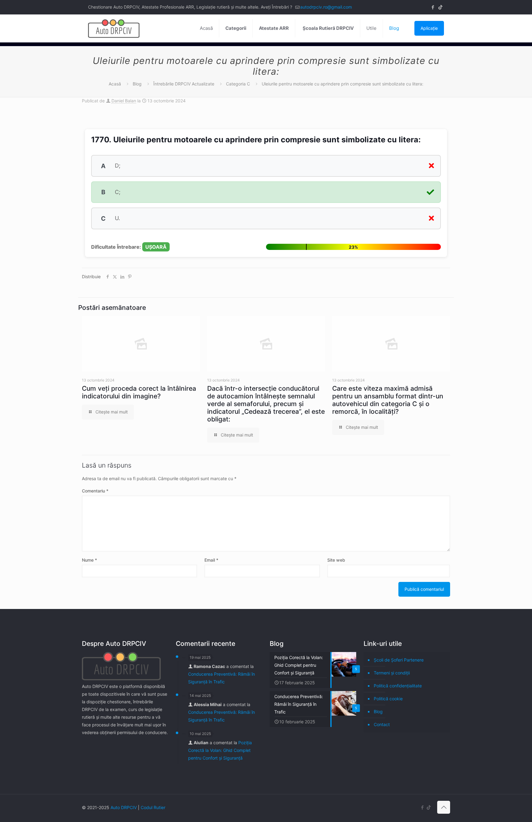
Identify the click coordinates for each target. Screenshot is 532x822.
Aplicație (429, 28)
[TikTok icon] (440, 7)
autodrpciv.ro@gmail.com (326, 7)
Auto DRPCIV (124, 807)
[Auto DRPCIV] (113, 28)
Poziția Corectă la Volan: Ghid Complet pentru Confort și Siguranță (220, 750)
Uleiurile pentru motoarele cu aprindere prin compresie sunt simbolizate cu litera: (342, 83)
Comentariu (95, 490)
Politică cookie (388, 698)
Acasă (115, 83)
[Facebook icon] (432, 7)
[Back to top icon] (443, 807)
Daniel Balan (123, 100)
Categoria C (238, 83)
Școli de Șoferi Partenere (399, 659)
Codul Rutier (153, 807)
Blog (137, 83)
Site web (336, 560)
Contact (382, 724)
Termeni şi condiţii (392, 672)
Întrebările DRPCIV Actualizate (183, 83)
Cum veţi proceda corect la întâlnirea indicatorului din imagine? (139, 392)
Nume (89, 560)
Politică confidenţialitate (398, 685)
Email (211, 560)
